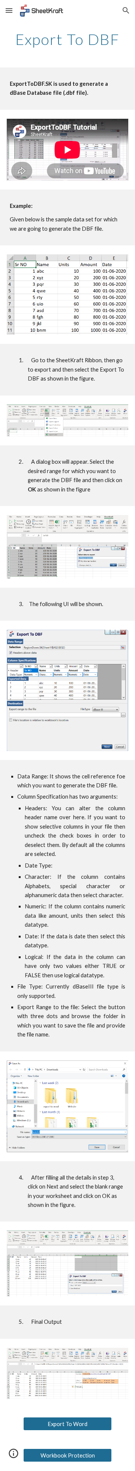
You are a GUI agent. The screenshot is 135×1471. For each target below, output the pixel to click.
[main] (67, 39)
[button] (9, 10)
